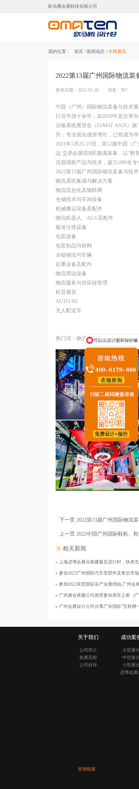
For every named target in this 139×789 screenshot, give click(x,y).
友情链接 (87, 769)
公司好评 (88, 665)
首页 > (80, 51)
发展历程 (88, 657)
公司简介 (88, 650)
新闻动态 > (97, 51)
